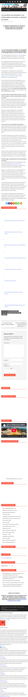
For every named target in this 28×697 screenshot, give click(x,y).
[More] (21, 203)
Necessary (3, 647)
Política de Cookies (13, 609)
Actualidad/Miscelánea (13, 311)
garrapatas (4, 314)
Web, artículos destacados (8, 540)
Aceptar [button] (3, 619)
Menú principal (7, 9)
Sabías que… (5, 534)
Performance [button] (3, 664)
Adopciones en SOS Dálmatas (13, 580)
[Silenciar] (23, 436)
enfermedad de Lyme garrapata (14, 312)
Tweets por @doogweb (6, 558)
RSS (15, 607)
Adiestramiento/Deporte (8, 510)
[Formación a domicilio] (14, 408)
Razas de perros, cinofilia (8, 530)
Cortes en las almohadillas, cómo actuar (15, 582)
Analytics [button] (2, 672)
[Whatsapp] (18, 203)
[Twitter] (7, 203)
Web (11, 368)
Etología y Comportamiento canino (10, 516)
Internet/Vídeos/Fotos (8, 526)
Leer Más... (7, 619)
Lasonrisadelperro (7, 573)
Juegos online (6, 528)
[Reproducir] (3, 436)
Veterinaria (5, 538)
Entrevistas (5, 514)
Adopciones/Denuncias (8, 512)
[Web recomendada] (14, 493)
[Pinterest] (11, 203)
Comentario (7, 342)
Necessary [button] (2, 645)
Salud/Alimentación (7, 536)
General (4, 522)
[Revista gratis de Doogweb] (14, 461)
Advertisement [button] (3, 680)
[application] (14, 430)
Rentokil (18, 55)
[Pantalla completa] (25, 436)
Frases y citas (5, 520)
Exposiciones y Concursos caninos (10, 518)
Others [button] (1, 690)
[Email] (16, 203)
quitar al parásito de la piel (16, 163)
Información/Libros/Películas (9, 524)
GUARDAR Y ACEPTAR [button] (5, 696)
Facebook (18, 600)
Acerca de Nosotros (5, 609)
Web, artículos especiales (8, 542)
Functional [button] (2, 656)
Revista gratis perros (7, 532)
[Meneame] (14, 203)
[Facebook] (9, 203)
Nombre (6, 360)
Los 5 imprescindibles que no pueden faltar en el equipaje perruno (21, 324)
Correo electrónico (7, 365)
